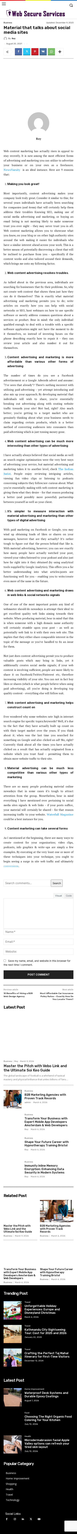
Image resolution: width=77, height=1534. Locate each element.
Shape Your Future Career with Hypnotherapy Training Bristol (47, 1143)
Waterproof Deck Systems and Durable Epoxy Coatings (46, 1394)
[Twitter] (26, 51)
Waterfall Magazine (59, 814)
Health (28, 1436)
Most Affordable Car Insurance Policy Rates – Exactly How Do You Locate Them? (56, 996)
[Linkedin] (23, 1519)
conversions (11, 866)
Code (69, 895)
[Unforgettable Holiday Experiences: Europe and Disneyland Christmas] (13, 1310)
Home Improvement (34, 1389)
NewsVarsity (12, 170)
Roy (13, 39)
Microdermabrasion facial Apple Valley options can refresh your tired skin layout (47, 1443)
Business (8, 23)
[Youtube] (39, 1519)
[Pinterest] (34, 51)
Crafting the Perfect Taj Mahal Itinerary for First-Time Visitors (47, 1355)
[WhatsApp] (51, 51)
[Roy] (6, 38)
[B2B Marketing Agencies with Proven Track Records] (13, 1099)
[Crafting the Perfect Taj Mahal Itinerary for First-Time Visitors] (13, 1357)
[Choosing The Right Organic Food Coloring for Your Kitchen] (13, 1421)
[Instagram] (15, 1519)
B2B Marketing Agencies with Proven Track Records (45, 1096)
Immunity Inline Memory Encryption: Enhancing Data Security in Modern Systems (44, 1169)
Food (27, 1413)
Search (57, 883)
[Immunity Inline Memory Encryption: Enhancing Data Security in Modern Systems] (13, 1170)
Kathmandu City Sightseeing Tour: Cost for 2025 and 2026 (46, 1331)
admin (28, 1102)
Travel (27, 1302)
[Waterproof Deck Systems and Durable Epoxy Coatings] (13, 1397)
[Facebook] (18, 51)
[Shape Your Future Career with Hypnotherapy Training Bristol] (13, 1146)
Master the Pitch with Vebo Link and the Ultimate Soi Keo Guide (35, 1068)
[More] (60, 51)
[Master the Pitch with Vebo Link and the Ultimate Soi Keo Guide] (38, 1034)
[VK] (43, 51)
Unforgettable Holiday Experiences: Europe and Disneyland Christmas (42, 1309)
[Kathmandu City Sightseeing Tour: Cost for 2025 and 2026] (13, 1334)
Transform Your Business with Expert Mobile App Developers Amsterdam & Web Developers (46, 1122)
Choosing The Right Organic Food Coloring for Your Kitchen (48, 1418)
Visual (58, 895)
